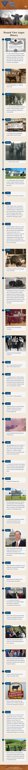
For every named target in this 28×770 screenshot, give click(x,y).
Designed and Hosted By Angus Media (14, 768)
